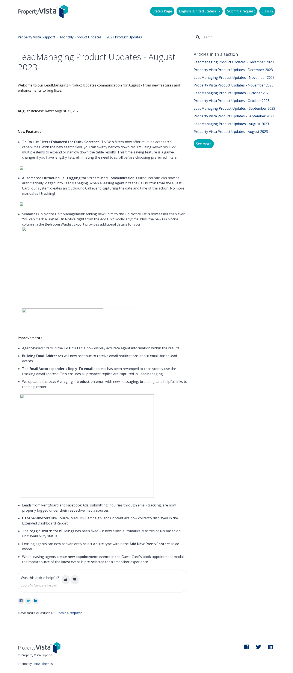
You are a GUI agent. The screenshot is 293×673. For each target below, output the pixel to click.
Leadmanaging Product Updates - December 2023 (234, 62)
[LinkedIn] (35, 601)
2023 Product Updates (124, 37)
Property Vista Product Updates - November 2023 (233, 85)
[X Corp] (28, 601)
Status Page (162, 11)
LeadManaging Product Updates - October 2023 (232, 93)
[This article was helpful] (66, 579)
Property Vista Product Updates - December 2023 (233, 69)
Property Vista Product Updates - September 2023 (234, 116)
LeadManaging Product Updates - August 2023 (231, 123)
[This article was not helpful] (75, 579)
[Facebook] (21, 601)
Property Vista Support (36, 37)
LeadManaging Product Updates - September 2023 (234, 108)
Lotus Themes (43, 664)
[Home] (43, 11)
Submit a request (241, 11)
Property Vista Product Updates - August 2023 (231, 131)
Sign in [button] (267, 11)
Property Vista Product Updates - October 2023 (231, 100)
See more (203, 143)
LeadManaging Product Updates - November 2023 (234, 77)
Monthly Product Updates (80, 37)
